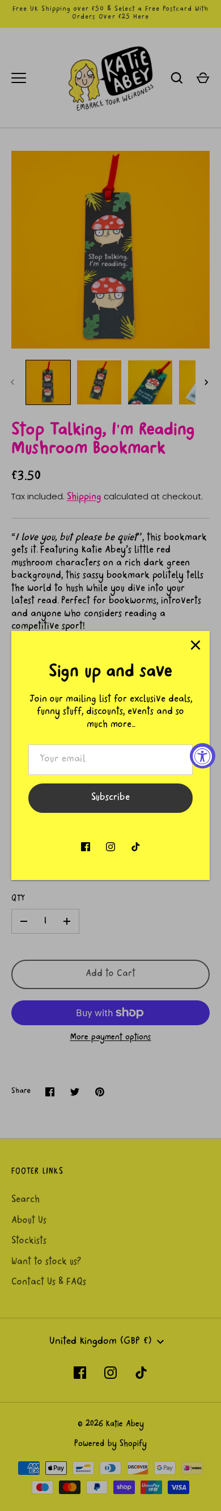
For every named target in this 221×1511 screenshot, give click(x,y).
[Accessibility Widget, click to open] (202, 755)
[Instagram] (110, 846)
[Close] (195, 645)
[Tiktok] (135, 846)
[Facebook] (85, 846)
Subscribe (110, 798)
